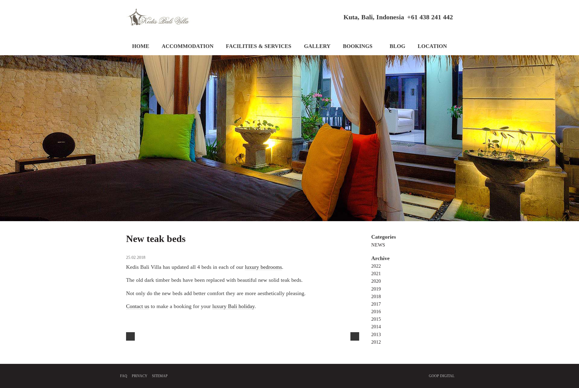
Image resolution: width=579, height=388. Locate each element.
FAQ (123, 376)
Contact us (137, 306)
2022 (376, 266)
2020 (376, 281)
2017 (376, 304)
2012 (376, 342)
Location (432, 46)
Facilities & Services (258, 46)
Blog (397, 46)
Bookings (357, 46)
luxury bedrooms (263, 267)
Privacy (139, 376)
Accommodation (188, 46)
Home (140, 46)
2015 (376, 319)
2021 (376, 273)
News (378, 245)
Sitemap (160, 376)
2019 (376, 289)
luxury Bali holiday (233, 306)
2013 (376, 334)
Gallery (317, 46)
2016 (376, 311)
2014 (376, 326)
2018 (376, 296)
